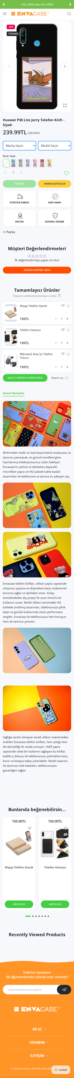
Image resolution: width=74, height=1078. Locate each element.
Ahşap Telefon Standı (33, 306)
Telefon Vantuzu (30, 330)
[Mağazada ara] (69, 13)
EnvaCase (25, 1068)
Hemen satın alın (54, 183)
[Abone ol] (64, 989)
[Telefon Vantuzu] (55, 844)
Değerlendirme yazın (37, 270)
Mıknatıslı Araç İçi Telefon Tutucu (37, 356)
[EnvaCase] (30, 14)
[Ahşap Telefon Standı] (19, 844)
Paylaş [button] (10, 232)
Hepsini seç (57, 377)
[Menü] (5, 13)
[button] (3, 4)
